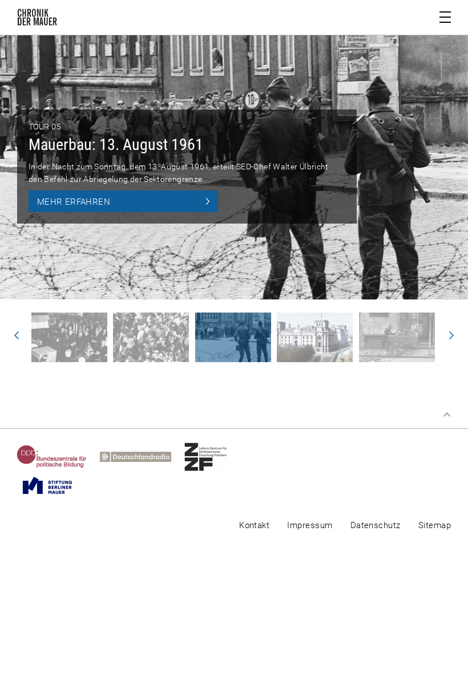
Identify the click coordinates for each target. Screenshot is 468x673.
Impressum (309, 525)
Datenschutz (375, 525)
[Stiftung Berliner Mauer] (54, 485)
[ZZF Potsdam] (212, 457)
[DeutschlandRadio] (142, 457)
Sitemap (434, 525)
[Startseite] (37, 19)
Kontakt (254, 525)
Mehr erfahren (73, 202)
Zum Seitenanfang (447, 414)
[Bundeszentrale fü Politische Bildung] (58, 457)
